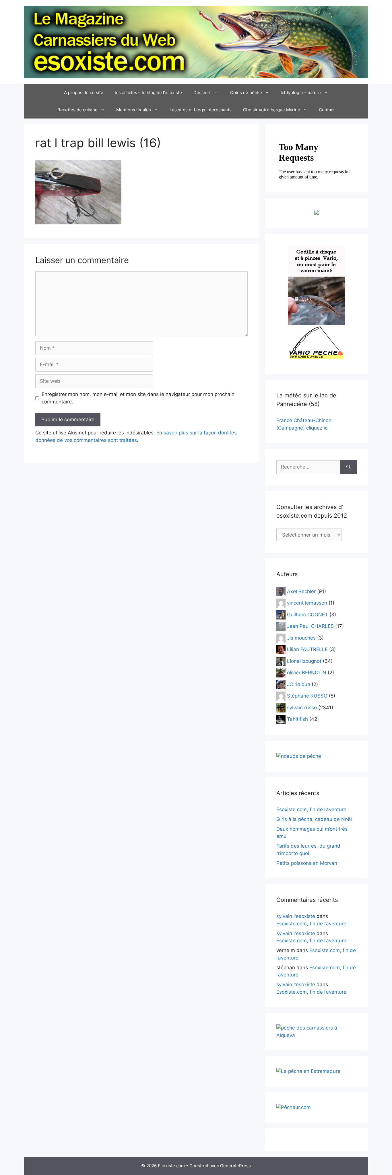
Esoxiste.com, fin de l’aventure (311, 809)
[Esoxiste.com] (196, 41)
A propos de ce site (83, 92)
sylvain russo (302, 707)
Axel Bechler (301, 591)
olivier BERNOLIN (306, 672)
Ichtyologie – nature (301, 92)
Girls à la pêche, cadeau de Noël (314, 819)
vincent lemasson (307, 603)
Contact (327, 109)
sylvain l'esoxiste (295, 916)
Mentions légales (133, 109)
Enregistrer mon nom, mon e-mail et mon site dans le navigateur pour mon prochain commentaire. (138, 398)
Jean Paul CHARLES (310, 626)
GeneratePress (235, 1165)
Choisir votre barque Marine (271, 109)
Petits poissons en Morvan (306, 863)
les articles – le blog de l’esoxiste (148, 92)
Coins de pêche (246, 92)
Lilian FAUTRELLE (307, 649)
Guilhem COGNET (307, 614)
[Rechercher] (348, 467)
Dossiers (202, 92)
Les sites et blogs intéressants (201, 109)
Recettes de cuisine (77, 109)
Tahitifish (297, 719)
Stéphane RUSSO (307, 696)
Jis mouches (301, 637)
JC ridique (298, 684)
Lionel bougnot (304, 661)
